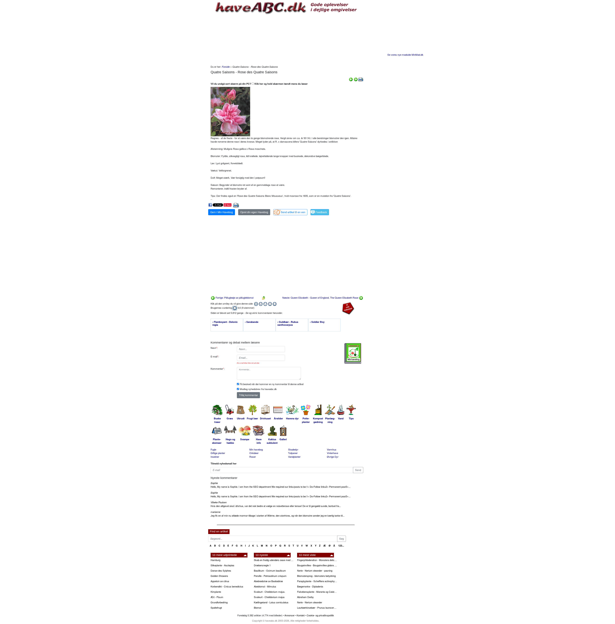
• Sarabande (251, 322)
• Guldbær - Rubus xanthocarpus (287, 323)
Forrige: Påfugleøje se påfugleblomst (234, 297)
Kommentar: (218, 368)
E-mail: (215, 356)
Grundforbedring (219, 602)
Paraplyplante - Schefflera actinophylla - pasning (317, 581)
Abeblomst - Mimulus (265, 586)
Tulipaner (293, 453)
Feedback (321, 212)
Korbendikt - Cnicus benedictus (227, 586)
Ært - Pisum (217, 597)
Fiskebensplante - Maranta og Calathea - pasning (317, 591)
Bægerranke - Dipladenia (310, 586)
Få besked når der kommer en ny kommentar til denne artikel (271, 384)
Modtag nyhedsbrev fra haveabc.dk (258, 389)
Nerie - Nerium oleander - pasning (314, 570)
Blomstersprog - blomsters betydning (316, 575)
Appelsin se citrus (220, 581)
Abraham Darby (305, 597)
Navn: (214, 347)
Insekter (215, 456)
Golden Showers (219, 575)
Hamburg (215, 560)
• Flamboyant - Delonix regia (225, 323)
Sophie (214, 483)
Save (229, 205)
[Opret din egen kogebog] (353, 353)
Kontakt (301, 615)
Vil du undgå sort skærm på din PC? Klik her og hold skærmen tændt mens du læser (259, 83)
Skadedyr (293, 449)
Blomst (257, 607)
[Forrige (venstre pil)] (350, 79)
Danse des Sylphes (221, 570)
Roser (252, 456)
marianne (215, 512)
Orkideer (253, 453)
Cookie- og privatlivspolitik (320, 615)
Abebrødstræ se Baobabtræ (268, 581)
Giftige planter (218, 453)
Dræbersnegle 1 (262, 565)
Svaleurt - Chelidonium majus (269, 597)
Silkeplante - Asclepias (222, 565)
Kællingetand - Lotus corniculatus (271, 602)
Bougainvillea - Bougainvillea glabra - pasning (317, 565)
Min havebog (256, 449)
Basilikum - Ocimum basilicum (270, 570)
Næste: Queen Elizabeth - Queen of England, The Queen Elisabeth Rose (320, 297)
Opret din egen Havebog (254, 212)
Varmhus (331, 449)
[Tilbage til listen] (264, 297)
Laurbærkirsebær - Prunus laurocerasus (317, 607)
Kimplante (216, 591)
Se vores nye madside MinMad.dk (405, 54)
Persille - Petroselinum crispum (270, 575)
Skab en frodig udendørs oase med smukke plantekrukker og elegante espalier (274, 560)
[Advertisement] (287, 39)
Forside (226, 66)
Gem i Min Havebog (221, 212)
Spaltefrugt (216, 607)
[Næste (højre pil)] (355, 79)
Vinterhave (332, 453)
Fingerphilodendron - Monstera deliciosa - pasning (317, 560)
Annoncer (289, 615)
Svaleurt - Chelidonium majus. (269, 591)
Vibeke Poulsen (219, 502)
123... (341, 545)
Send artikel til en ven (293, 212)
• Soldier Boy (317, 322)
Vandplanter (294, 456)
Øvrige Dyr (332, 456)
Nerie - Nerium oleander (309, 602)
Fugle (213, 449)
